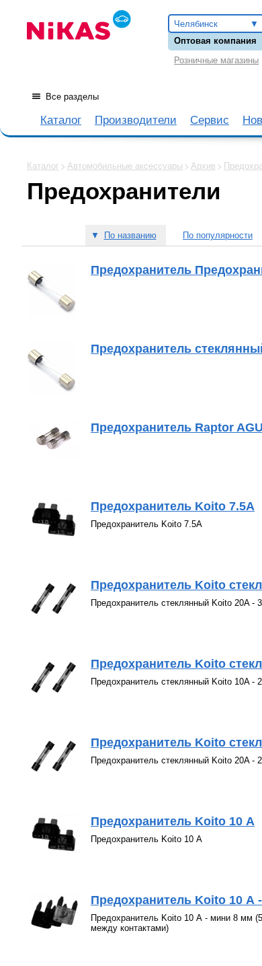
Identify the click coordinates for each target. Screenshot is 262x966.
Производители (136, 120)
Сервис (209, 120)
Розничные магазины (216, 60)
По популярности (218, 235)
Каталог (60, 120)
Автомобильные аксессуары (125, 166)
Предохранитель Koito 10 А (173, 821)
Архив (203, 166)
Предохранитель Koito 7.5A (173, 506)
